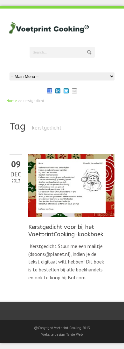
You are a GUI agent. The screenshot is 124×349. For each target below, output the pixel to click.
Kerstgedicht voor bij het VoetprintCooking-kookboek (65, 231)
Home (11, 100)
